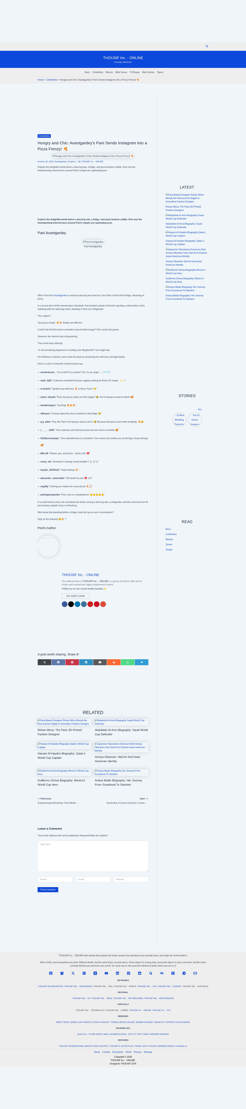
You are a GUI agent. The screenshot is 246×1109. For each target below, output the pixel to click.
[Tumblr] (173, 973)
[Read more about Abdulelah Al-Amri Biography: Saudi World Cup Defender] (121, 722)
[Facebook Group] (62, 973)
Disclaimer (117, 1052)
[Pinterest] (128, 973)
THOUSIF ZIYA (128, 1063)
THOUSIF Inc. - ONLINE (123, 58)
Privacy (137, 1052)
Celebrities (97, 72)
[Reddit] (139, 973)
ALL (200, 409)
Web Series (121, 72)
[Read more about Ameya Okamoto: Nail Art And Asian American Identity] (121, 747)
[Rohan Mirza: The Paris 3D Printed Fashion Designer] (187, 198)
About (97, 1052)
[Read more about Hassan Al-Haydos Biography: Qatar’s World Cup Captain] (64, 745)
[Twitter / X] (73, 973)
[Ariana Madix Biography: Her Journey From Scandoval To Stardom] (187, 288)
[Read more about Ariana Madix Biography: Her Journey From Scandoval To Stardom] (121, 772)
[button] (207, 46)
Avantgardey (60, 161)
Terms (128, 1052)
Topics (160, 72)
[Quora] (150, 973)
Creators (71, 161)
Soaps (169, 549)
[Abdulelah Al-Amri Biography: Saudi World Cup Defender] (187, 217)
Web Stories (148, 72)
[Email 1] (195, 973)
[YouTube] (106, 973)
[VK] (162, 973)
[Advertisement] (123, 21)
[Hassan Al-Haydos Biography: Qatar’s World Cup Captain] (187, 234)
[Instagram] (84, 973)
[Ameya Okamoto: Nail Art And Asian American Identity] (187, 253)
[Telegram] (184, 973)
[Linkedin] (117, 973)
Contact (106, 1052)
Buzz (87, 72)
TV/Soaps (135, 72)
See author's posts (75, 596)
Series (169, 544)
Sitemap (148, 1052)
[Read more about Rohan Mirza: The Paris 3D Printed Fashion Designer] (64, 722)
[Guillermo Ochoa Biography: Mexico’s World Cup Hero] (187, 271)
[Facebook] (51, 973)
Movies (109, 72)
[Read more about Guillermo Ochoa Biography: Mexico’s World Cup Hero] (64, 772)
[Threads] (95, 973)
